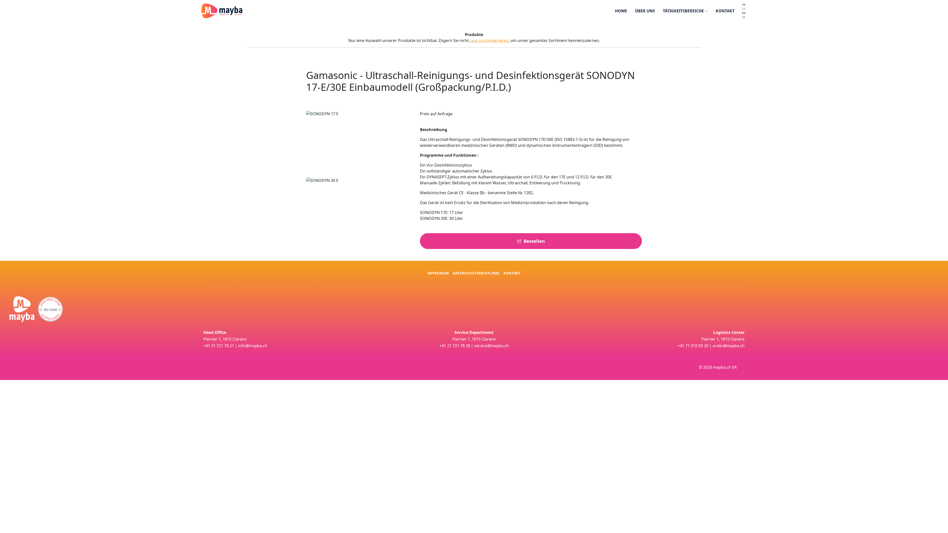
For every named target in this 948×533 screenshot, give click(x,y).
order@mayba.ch (728, 345)
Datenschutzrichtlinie (476, 273)
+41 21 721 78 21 (218, 345)
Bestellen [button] (534, 241)
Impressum (438, 273)
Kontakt (512, 273)
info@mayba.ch (252, 345)
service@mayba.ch (491, 345)
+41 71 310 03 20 (693, 345)
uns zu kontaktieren (489, 40)
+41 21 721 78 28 (454, 345)
